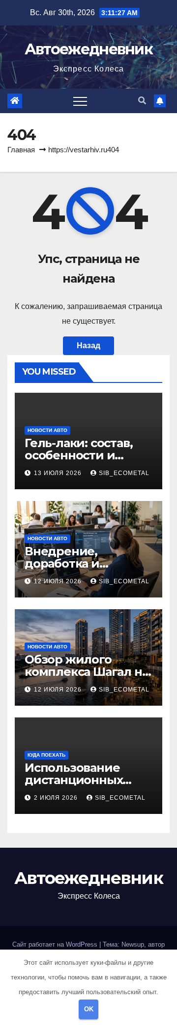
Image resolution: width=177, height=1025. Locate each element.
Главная (21, 149)
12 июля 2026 (59, 581)
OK (88, 1009)
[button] (142, 100)
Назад (88, 345)
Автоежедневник (88, 49)
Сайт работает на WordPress (55, 944)
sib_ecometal (124, 473)
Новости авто (47, 430)
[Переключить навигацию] (80, 101)
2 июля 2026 (57, 797)
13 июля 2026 (59, 473)
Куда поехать (46, 755)
